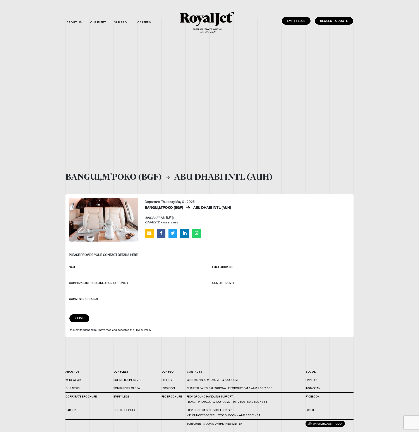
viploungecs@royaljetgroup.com (212, 415)
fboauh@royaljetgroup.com (208, 401)
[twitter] (172, 233)
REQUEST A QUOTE (334, 20)
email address (222, 267)
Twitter (311, 410)
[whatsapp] (196, 233)
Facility (166, 379)
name (72, 267)
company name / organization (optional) (98, 283)
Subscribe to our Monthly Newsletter (214, 423)
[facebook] (161, 233)
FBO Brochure (171, 396)
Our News (72, 388)
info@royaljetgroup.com (219, 379)
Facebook (312, 396)
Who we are (73, 379)
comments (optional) (84, 298)
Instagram (313, 388)
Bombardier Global (127, 388)
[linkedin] (184, 233)
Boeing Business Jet (127, 379)
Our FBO (167, 371)
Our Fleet (121, 371)
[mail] (149, 233)
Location (168, 388)
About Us (72, 371)
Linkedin (312, 379)
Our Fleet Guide (124, 410)
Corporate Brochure (81, 396)
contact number (224, 283)
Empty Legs (296, 20)
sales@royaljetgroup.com (228, 388)
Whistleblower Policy (327, 423)
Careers (71, 410)
